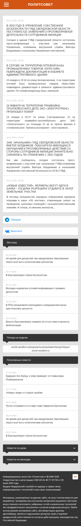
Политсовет (40, 4)
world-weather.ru (41, 350)
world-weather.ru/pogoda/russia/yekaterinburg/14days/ (40, 347)
